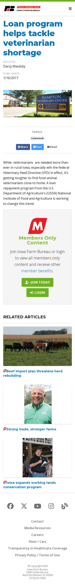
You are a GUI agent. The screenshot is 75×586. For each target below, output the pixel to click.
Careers (37, 535)
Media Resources (37, 528)
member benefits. (37, 271)
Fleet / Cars (37, 541)
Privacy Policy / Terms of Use (37, 555)
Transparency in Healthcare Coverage (37, 548)
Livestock (37, 138)
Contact (37, 521)
